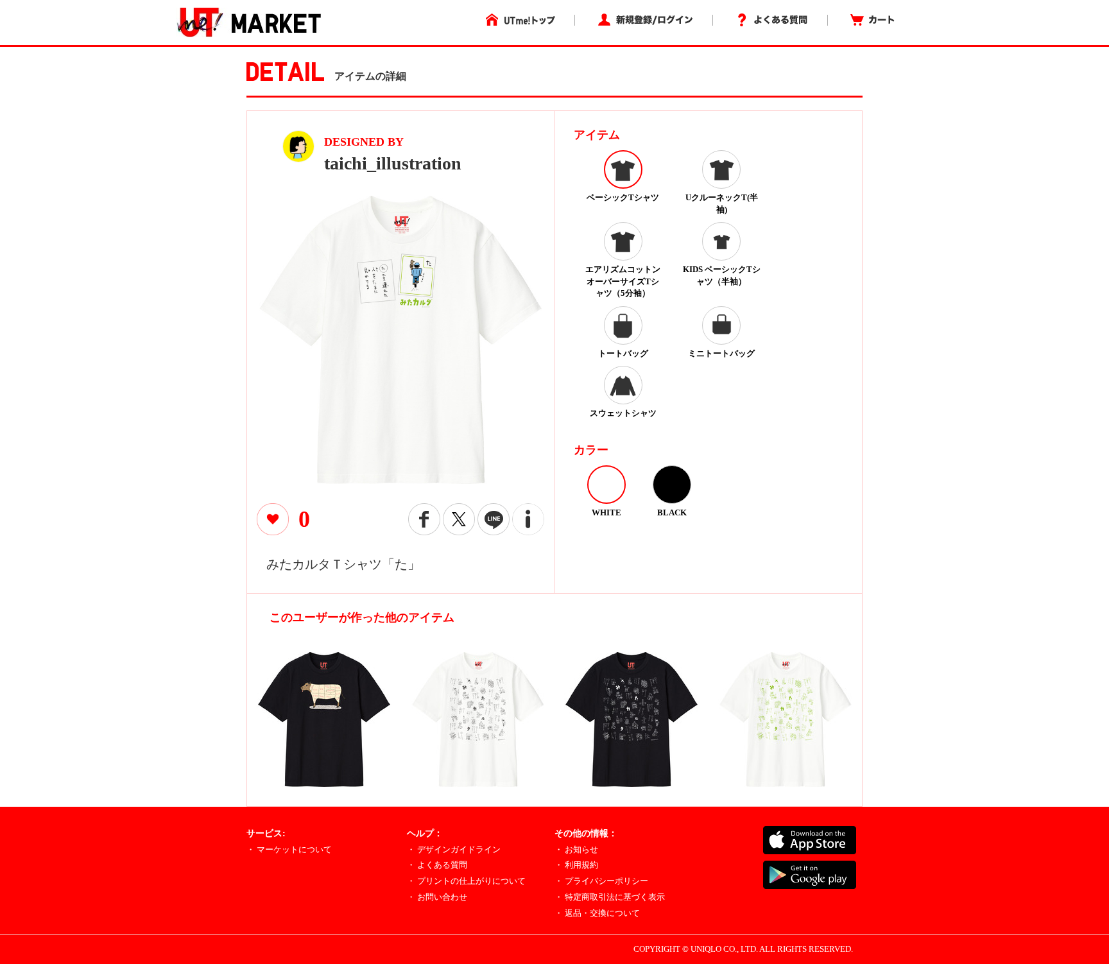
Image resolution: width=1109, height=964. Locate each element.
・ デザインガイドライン (454, 849)
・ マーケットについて (289, 849)
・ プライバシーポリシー (601, 881)
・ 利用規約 (576, 865)
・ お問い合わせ (437, 897)
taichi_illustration (392, 163)
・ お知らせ (576, 849)
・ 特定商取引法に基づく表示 (609, 897)
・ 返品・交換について (597, 913)
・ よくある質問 (437, 865)
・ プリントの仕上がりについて (466, 881)
